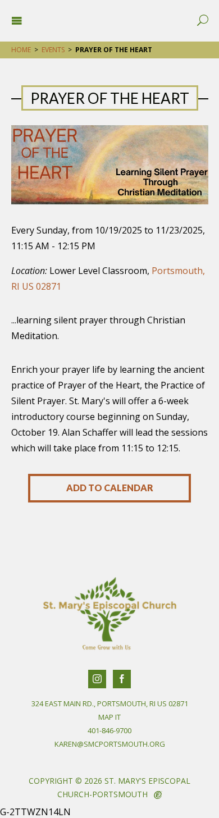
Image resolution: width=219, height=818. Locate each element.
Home (21, 49)
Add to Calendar (109, 487)
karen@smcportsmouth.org (109, 744)
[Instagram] (97, 679)
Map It (109, 717)
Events (53, 49)
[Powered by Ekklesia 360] (158, 795)
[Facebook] (122, 679)
